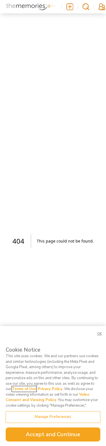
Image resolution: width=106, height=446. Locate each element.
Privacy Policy (50, 388)
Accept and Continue (53, 434)
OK (99, 334)
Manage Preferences (53, 416)
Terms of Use (24, 388)
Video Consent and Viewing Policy (47, 397)
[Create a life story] (69, 6)
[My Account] (102, 6)
